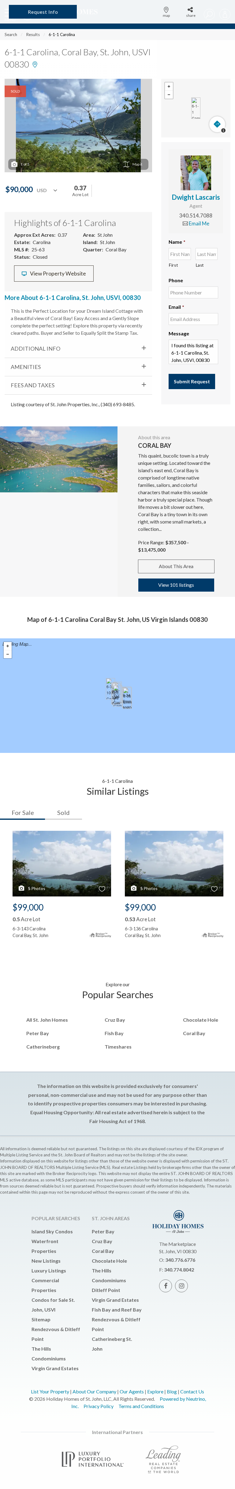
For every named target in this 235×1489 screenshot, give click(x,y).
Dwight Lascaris (196, 197)
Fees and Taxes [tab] (32, 385)
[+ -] (195, 108)
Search (11, 34)
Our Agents (132, 1391)
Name (177, 242)
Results (33, 34)
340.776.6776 (180, 1260)
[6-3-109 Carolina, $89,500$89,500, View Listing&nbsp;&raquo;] (110, 688)
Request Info (43, 12)
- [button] (169, 95)
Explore (155, 1391)
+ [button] (169, 86)
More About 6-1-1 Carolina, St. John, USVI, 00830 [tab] (73, 297)
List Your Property (50, 1391)
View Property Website (57, 273)
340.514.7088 (195, 215)
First (173, 265)
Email (176, 307)
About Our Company (94, 1391)
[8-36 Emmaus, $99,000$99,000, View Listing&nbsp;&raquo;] (127, 698)
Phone (176, 280)
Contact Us (192, 1391)
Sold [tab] (63, 812)
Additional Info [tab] (35, 348)
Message (179, 333)
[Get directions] (217, 124)
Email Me (198, 223)
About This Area (176, 566)
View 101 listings (176, 585)
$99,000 (28, 907)
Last (200, 265)
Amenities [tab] (26, 366)
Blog (172, 1391)
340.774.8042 (179, 1269)
